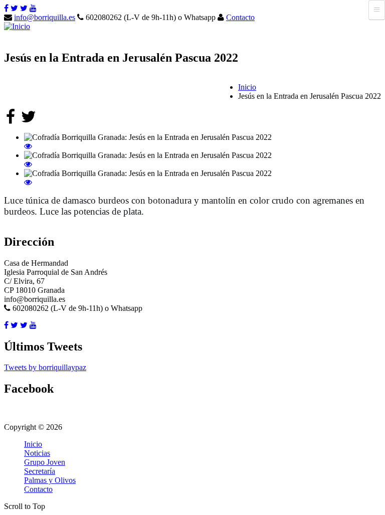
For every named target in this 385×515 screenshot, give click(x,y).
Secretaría (39, 471)
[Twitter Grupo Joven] (24, 8)
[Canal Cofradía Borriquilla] (33, 8)
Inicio (247, 87)
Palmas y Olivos (50, 480)
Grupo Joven (44, 462)
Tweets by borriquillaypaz (45, 367)
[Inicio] (17, 26)
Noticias (37, 453)
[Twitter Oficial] (14, 8)
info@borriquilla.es (44, 17)
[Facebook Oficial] (6, 8)
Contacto (240, 17)
